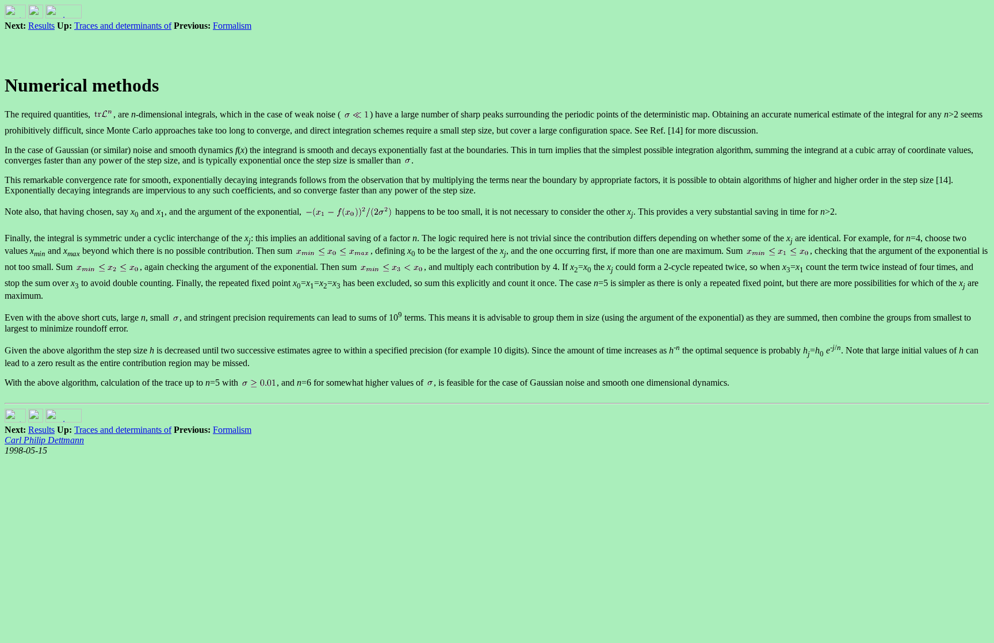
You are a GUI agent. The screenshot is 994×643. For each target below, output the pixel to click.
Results (41, 26)
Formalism (232, 26)
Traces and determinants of (122, 26)
